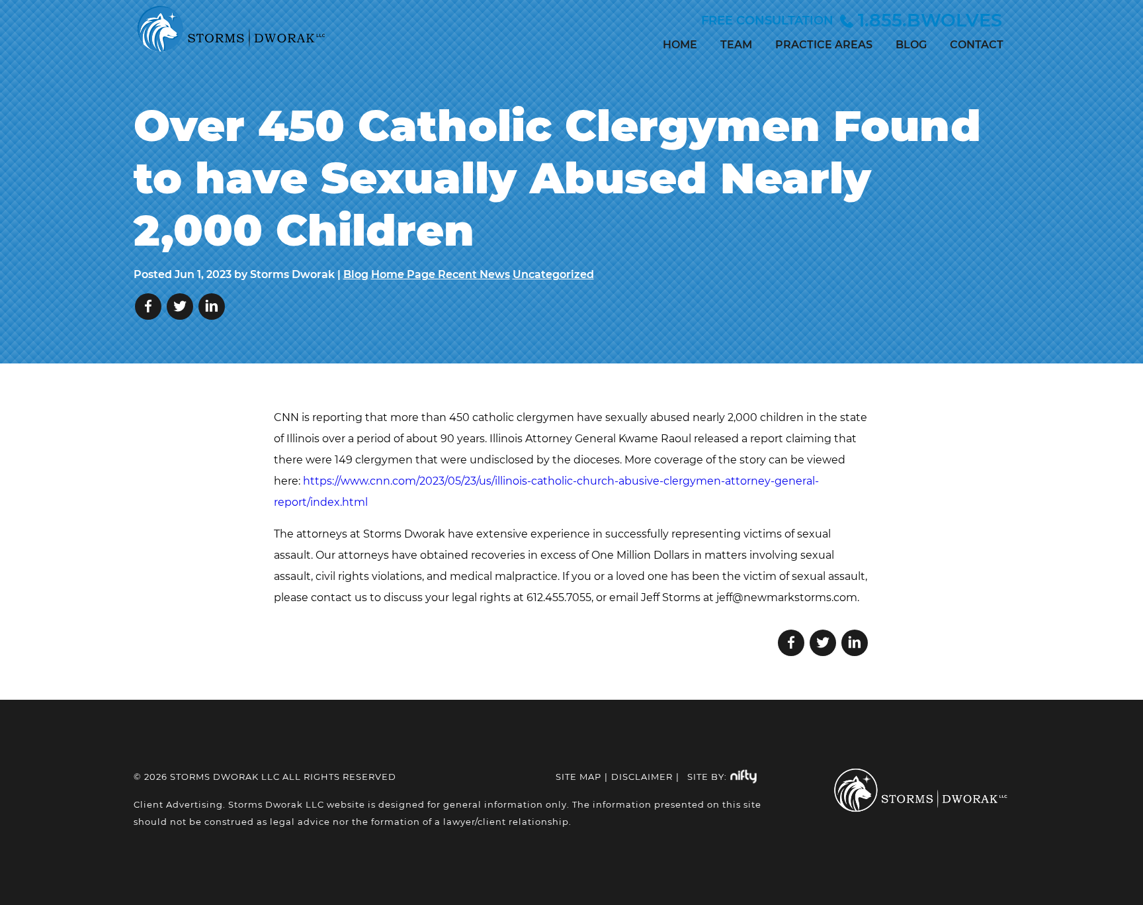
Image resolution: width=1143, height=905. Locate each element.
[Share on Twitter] (180, 306)
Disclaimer (642, 776)
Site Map (578, 776)
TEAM (736, 44)
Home (680, 44)
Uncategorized (553, 274)
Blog (911, 44)
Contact (976, 44)
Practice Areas (823, 44)
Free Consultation (851, 20)
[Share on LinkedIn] (211, 306)
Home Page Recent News (440, 274)
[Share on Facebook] (148, 306)
